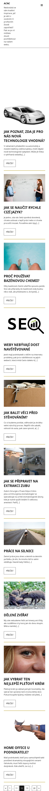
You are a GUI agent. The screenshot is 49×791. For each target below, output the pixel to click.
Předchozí (5, 788)
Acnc (7, 3)
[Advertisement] (24, 75)
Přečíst (9, 163)
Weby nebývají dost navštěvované (21, 346)
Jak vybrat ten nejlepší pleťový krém (24, 681)
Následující (39, 788)
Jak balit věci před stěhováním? (21, 414)
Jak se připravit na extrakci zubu (21, 483)
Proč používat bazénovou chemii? (21, 278)
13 (27, 788)
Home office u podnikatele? (17, 749)
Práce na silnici (18, 551)
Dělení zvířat (16, 615)
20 (34, 788)
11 (16, 788)
